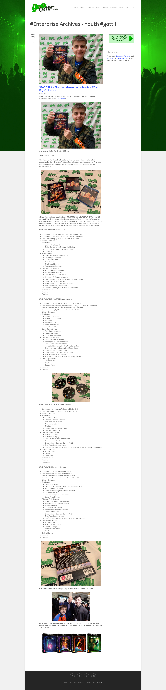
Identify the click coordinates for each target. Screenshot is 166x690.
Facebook (119, 56)
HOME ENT (43, 93)
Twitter (127, 56)
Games (121, 7)
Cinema (83, 7)
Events (98, 7)
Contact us (99, 682)
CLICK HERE (61, 99)
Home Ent (91, 7)
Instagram (111, 58)
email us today (122, 58)
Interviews (113, 7)
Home (76, 7)
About (127, 7)
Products (105, 7)
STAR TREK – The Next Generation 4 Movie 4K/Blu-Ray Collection (68, 88)
